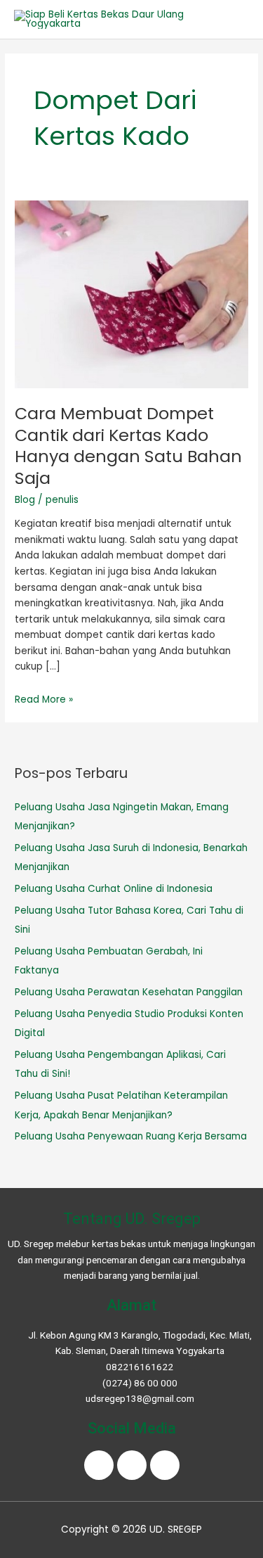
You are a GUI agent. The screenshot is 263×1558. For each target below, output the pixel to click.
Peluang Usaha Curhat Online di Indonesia (114, 888)
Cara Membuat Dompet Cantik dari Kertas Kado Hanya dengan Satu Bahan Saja (128, 446)
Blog (25, 499)
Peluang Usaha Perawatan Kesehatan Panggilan (129, 992)
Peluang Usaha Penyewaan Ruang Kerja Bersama (131, 1136)
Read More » (44, 699)
